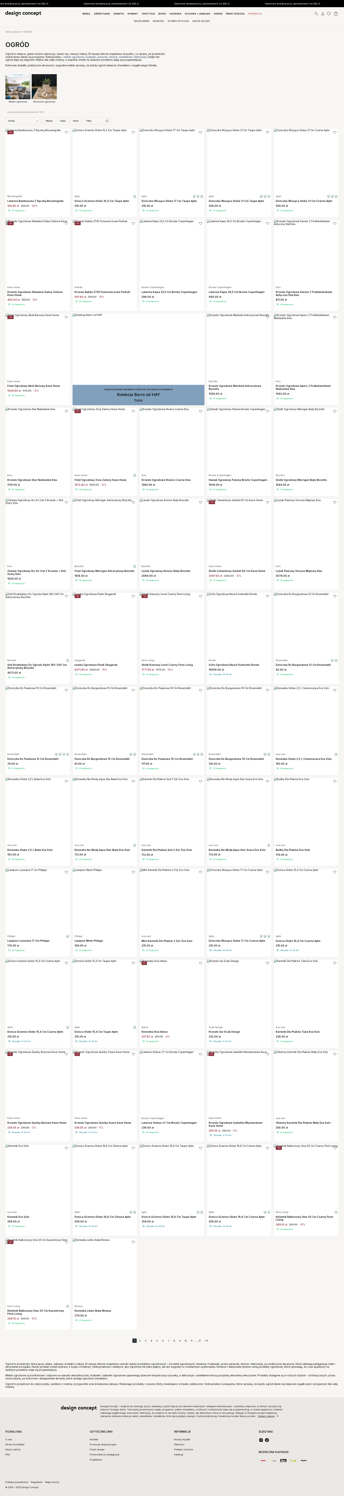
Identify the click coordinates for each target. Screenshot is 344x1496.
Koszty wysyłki (182, 1439)
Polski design (97, 1449)
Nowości (158, 21)
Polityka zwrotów (183, 1449)
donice (113, 56)
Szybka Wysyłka (178, 21)
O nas (8, 1439)
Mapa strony (52, 1482)
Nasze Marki (141, 21)
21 (199, 1340)
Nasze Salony (201, 21)
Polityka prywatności (16, 1482)
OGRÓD (28, 31)
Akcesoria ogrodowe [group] (44, 101)
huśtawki (91, 56)
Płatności (179, 1444)
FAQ (7, 1454)
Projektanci (96, 1459)
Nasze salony (12, 1449)
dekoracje (140, 56)
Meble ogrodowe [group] (18, 101)
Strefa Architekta (14, 1444)
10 (186, 1340)
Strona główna (12, 31)
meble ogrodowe (74, 56)
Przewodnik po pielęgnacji (104, 1454)
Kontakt (94, 1439)
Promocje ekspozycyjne (103, 1444)
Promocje (255, 13)
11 (191, 1340)
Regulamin (37, 1482)
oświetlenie (126, 56)
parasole (102, 56)
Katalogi (178, 1454)
